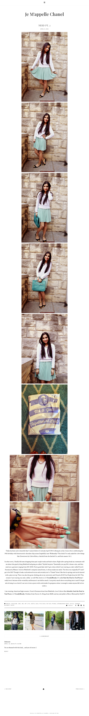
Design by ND (54, 713)
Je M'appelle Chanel (44, 14)
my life (27, 603)
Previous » (80, 689)
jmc (19, 603)
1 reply (70, 605)
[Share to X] (76, 605)
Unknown (7, 642)
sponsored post (63, 603)
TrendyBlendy (19, 594)
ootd (33, 603)
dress (8, 603)
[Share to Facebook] (78, 605)
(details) (70, 591)
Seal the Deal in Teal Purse (73, 578)
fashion (14, 603)
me (23, 603)
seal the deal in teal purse (46, 603)
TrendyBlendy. (52, 578)
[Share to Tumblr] (84, 605)
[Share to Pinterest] (81, 605)
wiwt (13, 605)
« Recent (7, 689)
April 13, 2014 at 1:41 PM (12, 643)
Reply (6, 651)
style (72, 603)
